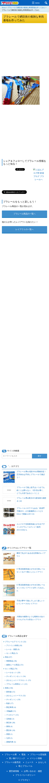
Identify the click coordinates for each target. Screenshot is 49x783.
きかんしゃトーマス (16, 696)
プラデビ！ (25, 780)
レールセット (13, 672)
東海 (9, 726)
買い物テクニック (17, 758)
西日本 (10, 730)
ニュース (29, 762)
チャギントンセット (16, 676)
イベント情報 (36, 758)
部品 (8, 657)
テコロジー (12, 715)
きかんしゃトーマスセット (18, 680)
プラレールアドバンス (15, 642)
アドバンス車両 (14, 645)
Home (4, 8)
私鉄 (9, 703)
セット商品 (12, 653)
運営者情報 (14, 771)
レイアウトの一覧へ (24, 229)
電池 (23, 754)
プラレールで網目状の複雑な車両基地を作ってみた (26, 8)
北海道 (10, 719)
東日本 (10, 723)
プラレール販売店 (13, 762)
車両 (9, 688)
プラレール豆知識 (38, 754)
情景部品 (11, 661)
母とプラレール (25, 766)
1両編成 (11, 711)
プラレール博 (11, 754)
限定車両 (11, 707)
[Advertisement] (24, 49)
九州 (9, 738)
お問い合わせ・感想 (33, 771)
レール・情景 (12, 649)
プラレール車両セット (16, 684)
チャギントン (13, 699)
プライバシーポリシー (25, 775)
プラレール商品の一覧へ (24, 214)
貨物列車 (11, 742)
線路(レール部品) (14, 665)
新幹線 (10, 692)
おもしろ (42, 762)
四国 (9, 734)
